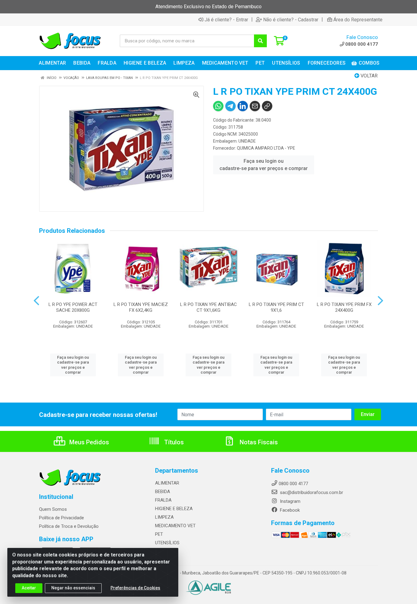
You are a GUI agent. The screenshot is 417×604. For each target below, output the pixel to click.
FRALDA (163, 500)
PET (159, 534)
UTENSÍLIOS (167, 542)
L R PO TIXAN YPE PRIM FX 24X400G (344, 307)
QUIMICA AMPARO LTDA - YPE (266, 148)
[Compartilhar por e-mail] (255, 106)
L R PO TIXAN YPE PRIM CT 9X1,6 (276, 307)
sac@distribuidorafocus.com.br (311, 492)
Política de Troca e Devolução (69, 526)
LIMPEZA (164, 517)
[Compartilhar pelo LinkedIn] (243, 106)
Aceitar (29, 587)
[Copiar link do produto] (267, 106)
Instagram (289, 501)
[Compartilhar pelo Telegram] (230, 106)
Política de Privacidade (61, 518)
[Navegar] (36, 301)
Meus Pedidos (88, 442)
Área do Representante (358, 19)
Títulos (173, 442)
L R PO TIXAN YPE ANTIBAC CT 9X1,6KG (208, 307)
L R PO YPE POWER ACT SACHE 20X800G (73, 307)
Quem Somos (53, 509)
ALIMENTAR (167, 483)
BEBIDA (162, 491)
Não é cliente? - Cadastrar (290, 19)
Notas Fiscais (258, 442)
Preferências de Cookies (135, 587)
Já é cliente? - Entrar (226, 19)
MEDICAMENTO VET (175, 525)
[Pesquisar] (260, 40)
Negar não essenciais (73, 587)
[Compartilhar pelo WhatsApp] (218, 106)
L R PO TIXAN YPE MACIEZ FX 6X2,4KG (141, 307)
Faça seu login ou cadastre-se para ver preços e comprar (263, 164)
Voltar (368, 76)
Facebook (289, 510)
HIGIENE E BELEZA (174, 508)
